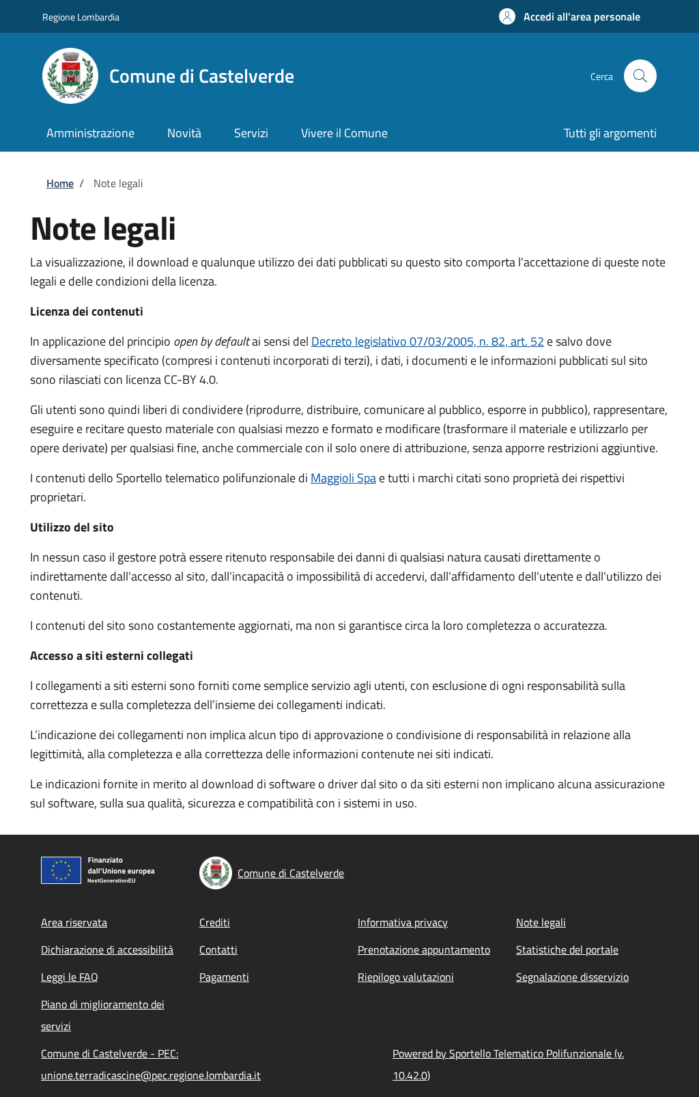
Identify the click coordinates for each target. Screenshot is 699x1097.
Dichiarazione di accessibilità (107, 949)
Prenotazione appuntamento (424, 949)
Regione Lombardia (80, 17)
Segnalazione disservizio (572, 977)
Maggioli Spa (343, 478)
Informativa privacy (403, 922)
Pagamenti (224, 977)
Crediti (214, 922)
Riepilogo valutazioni (406, 977)
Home (60, 183)
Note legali (541, 922)
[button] (570, 16)
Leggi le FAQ (69, 977)
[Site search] (640, 75)
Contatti (218, 949)
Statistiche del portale (567, 949)
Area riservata (74, 922)
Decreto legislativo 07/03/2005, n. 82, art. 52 (427, 341)
